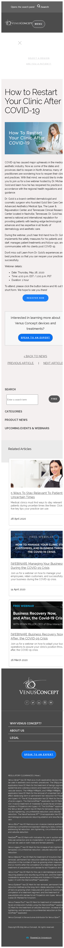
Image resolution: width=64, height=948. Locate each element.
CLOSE (13, 44)
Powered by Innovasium (41, 938)
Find (54, 399)
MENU (38, 24)
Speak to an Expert (35, 337)
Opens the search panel (22, 7)
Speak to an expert (38, 754)
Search (45, 7)
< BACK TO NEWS (35, 356)
